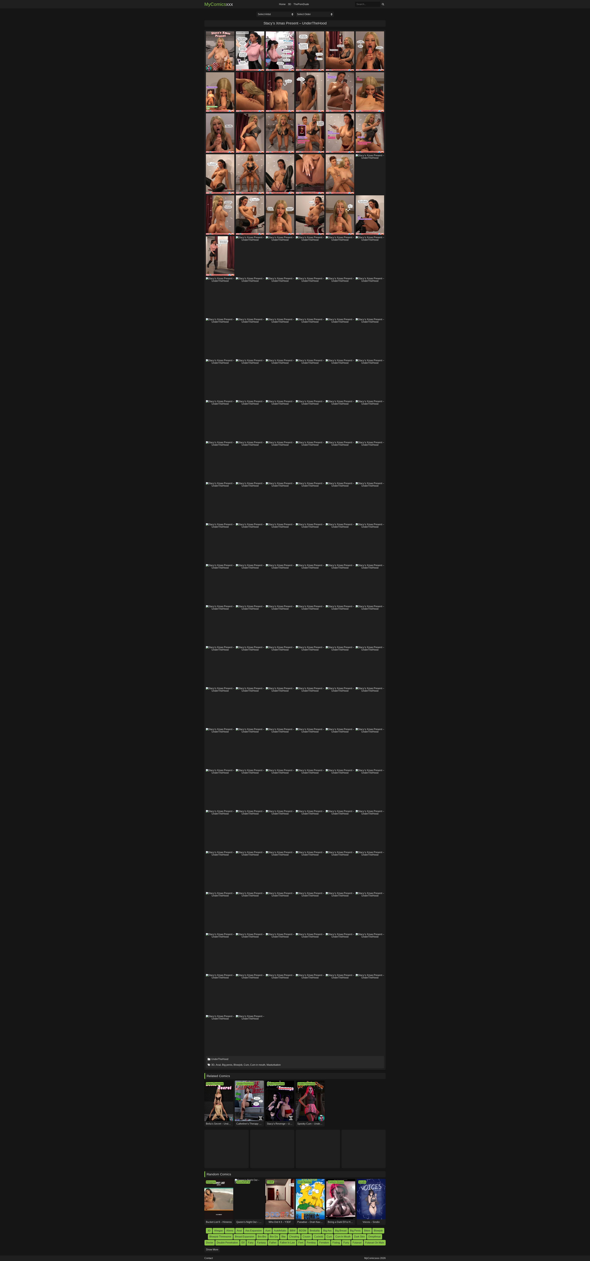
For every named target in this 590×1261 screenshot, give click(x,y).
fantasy (261, 1242)
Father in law (287, 1242)
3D (289, 4)
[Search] (383, 4)
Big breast (340, 1230)
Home (282, 4)
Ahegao (218, 1230)
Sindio (362, 1182)
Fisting (336, 1242)
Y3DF (270, 1182)
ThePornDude (301, 4)
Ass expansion (253, 1230)
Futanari (357, 1242)
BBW (292, 1230)
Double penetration (227, 1242)
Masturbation (274, 1065)
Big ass (327, 1230)
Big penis (227, 1065)
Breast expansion (244, 1236)
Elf (243, 1242)
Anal (218, 1065)
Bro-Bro (262, 1236)
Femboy (311, 1242)
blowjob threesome (220, 1236)
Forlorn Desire (336, 1182)
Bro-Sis (274, 1236)
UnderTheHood (219, 1059)
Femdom (324, 1242)
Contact (208, 1258)
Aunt (267, 1230)
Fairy (251, 1242)
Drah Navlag (304, 1182)
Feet (300, 1242)
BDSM (302, 1230)
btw (283, 1236)
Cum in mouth (257, 1065)
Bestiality (315, 1230)
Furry (346, 1242)
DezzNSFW (243, 1182)
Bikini (367, 1230)
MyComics (218, 4)
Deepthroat (374, 1236)
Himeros (211, 1182)
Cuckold (318, 1236)
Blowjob (238, 1065)
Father (272, 1242)
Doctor (209, 1242)
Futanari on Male (374, 1242)
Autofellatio (280, 1230)
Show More (212, 1249)
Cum (246, 1065)
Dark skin (359, 1236)
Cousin (307, 1236)
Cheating (294, 1236)
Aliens (229, 1230)
